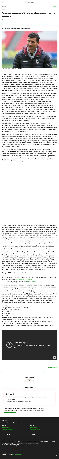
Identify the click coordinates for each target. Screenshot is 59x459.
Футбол (3, 9)
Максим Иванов (52, 367)
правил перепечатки (16, 454)
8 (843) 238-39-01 (6, 427)
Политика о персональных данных (9, 448)
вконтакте (6, 434)
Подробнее (9, 401)
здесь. (30, 401)
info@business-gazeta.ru (8, 429)
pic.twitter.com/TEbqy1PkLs (24, 279)
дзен (4, 437)
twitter (33, 434)
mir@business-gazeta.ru (35, 429)
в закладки (54, 6)
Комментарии (29, 387)
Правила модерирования (10, 412)
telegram (33, 437)
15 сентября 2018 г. (30, 282)
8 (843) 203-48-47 (34, 427)
